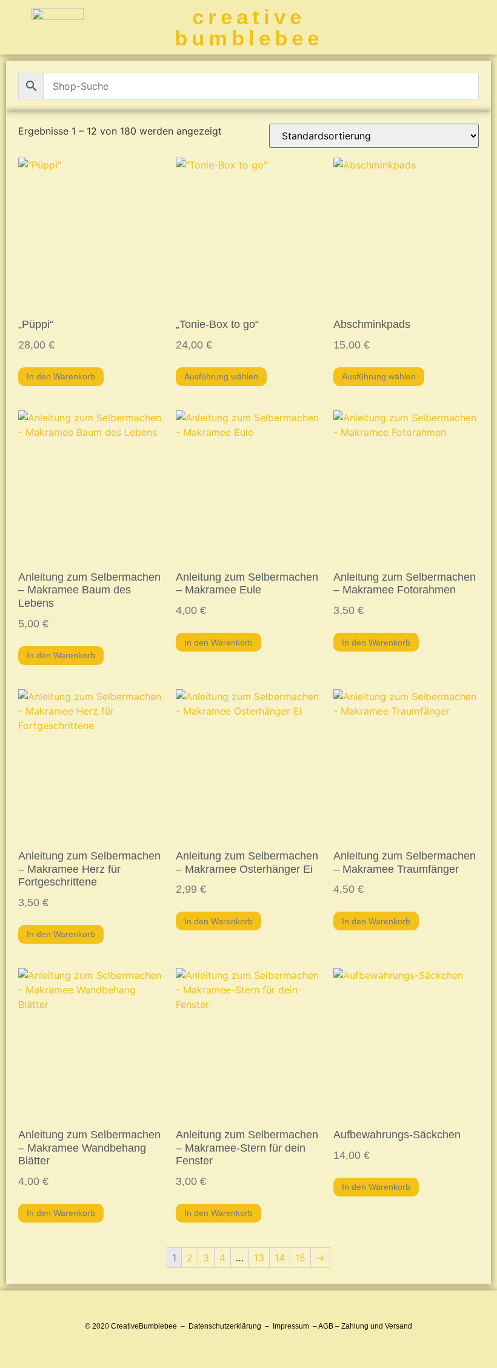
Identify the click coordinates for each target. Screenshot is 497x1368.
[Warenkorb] (421, 27)
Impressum (291, 1326)
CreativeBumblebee (144, 1326)
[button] (478, 28)
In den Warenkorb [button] (61, 376)
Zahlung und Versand (376, 1326)
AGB (325, 1326)
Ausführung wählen (221, 376)
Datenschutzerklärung (224, 1326)
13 (259, 1258)
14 (280, 1258)
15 (300, 1258)
